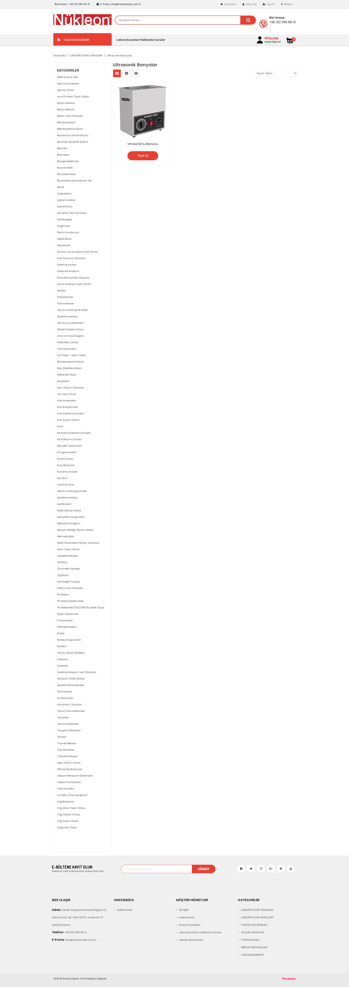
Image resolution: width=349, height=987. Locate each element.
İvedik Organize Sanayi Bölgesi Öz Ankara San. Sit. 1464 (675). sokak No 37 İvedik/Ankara (79, 917)
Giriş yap (271, 38)
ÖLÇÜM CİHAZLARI (252, 932)
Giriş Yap (250, 4)
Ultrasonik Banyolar (119, 55)
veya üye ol (272, 42)
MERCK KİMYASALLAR (254, 947)
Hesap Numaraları (191, 940)
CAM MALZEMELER (252, 955)
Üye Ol (270, 4)
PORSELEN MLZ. (250, 940)
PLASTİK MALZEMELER (254, 925)
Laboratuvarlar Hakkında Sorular (140, 40)
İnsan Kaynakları (190, 925)
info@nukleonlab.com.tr (120, 4)
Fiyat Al (143, 155)
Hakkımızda (124, 910)
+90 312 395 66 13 (72, 4)
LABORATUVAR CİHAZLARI (86, 55)
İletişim (287, 4)
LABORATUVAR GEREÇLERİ (257, 917)
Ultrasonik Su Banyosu (143, 144)
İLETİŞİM (184, 910)
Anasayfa (229, 4)
